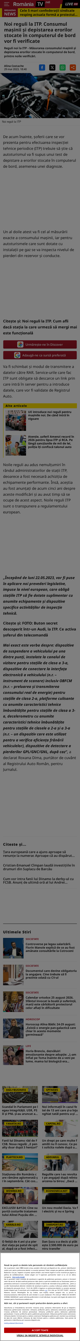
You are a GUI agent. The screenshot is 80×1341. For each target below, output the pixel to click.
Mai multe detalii (18, 1277)
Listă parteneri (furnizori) (13, 1323)
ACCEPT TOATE (40, 1330)
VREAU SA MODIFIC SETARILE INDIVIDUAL (40, 1335)
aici (46, 1290)
